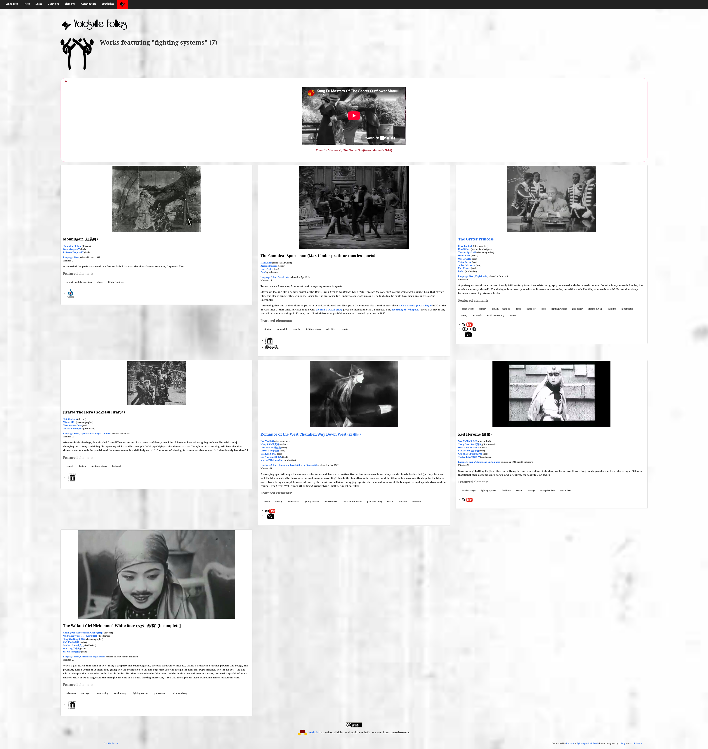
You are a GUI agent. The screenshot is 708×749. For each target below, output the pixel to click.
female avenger (469, 490)
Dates (38, 3)
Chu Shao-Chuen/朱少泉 (470, 454)
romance (402, 501)
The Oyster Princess (476, 239)
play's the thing (374, 501)
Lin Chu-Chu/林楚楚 (271, 447)
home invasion (331, 501)
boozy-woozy (468, 309)
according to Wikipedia (405, 309)
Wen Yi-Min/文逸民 (467, 441)
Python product (584, 743)
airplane (268, 329)
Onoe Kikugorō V (71, 249)
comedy (296, 329)
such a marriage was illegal (415, 305)
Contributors (88, 3)
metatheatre (627, 309)
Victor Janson (464, 262)
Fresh (596, 743)
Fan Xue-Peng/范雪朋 (468, 450)
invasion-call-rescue (352, 501)
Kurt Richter (464, 249)
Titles (26, 3)
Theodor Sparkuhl (467, 252)
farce (544, 309)
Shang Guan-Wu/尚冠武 (470, 444)
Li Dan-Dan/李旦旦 (270, 450)
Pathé (263, 272)
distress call (293, 501)
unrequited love (547, 490)
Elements (70, 3)
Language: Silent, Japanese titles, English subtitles (87, 433)
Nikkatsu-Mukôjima (73, 428)
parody (464, 315)
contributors (636, 743)
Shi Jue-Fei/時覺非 (72, 651)
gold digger (331, 329)
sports (345, 329)
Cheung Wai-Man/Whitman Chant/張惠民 (83, 632)
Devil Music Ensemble (468, 447)
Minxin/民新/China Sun (272, 460)
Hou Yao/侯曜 (267, 441)
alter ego (85, 693)
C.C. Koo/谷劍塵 (71, 642)
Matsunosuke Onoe (72, 425)
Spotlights (108, 3)
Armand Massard (269, 266)
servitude (477, 315)
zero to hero (565, 490)
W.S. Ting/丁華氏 (71, 648)
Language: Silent (71, 257)
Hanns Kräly (464, 255)
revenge (531, 490)
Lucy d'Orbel (267, 269)
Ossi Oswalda (464, 259)
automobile (282, 329)
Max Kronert (464, 268)
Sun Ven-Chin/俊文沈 (73, 645)
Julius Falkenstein (466, 265)
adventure (71, 693)
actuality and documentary (79, 282)
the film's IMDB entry (329, 309)
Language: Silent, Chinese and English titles (479, 462)
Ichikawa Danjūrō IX (73, 252)
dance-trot (531, 309)
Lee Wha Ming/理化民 (271, 457)
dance (100, 282)
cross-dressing (101, 693)
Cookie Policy (111, 743)
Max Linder (266, 262)
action (267, 501)
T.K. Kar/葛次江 (268, 454)
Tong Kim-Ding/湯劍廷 (74, 639)
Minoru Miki (69, 422)
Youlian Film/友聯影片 (469, 457)
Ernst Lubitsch (465, 246)
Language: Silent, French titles (275, 277)
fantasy (82, 466)
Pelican (570, 743)
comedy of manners (501, 309)
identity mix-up (595, 309)
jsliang (622, 743)
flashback (116, 466)
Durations (53, 3)
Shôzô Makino (70, 419)
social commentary (495, 315)
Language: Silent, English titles (472, 276)
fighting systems (116, 282)
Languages (12, 3)
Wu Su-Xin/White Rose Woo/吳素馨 (80, 636)
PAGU (461, 271)
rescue (390, 501)
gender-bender (160, 693)
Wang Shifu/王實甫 (270, 444)
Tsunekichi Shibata (72, 246)
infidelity (612, 309)
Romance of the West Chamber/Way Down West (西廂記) (311, 434)
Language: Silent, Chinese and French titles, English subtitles (289, 465)
